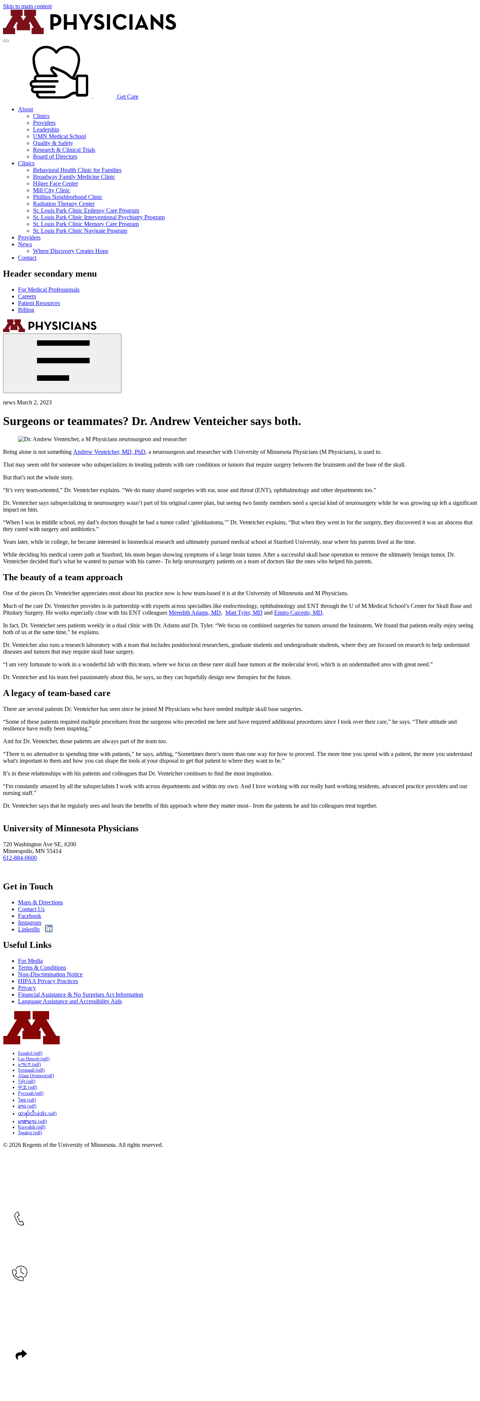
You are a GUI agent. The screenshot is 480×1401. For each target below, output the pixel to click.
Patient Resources (39, 303)
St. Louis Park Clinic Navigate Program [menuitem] (80, 231)
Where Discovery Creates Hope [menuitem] (70, 251)
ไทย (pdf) (27, 1100)
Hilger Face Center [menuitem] (55, 183)
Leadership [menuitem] (46, 129)
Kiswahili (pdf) (31, 1127)
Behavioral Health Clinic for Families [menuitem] (77, 170)
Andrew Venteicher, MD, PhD (109, 452)
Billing (26, 310)
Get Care (127, 96)
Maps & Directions (40, 902)
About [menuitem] (25, 109)
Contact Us (31, 909)
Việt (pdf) (26, 1081)
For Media (30, 961)
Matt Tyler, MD (243, 612)
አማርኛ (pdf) (29, 1064)
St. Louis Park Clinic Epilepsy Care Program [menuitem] (86, 210)
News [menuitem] (25, 244)
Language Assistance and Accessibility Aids (70, 1001)
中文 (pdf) (27, 1087)
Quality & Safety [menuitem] (53, 143)
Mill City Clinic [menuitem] (51, 190)
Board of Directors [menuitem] (55, 156)
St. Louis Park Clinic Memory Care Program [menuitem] (86, 224)
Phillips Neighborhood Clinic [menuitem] (67, 197)
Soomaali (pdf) (31, 1070)
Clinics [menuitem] (41, 116)
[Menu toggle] (6, 41)
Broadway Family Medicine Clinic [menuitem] (74, 177)
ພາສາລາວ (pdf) (32, 1121)
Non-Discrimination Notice (50, 974)
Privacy (27, 988)
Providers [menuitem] (44, 123)
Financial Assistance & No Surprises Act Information (80, 994)
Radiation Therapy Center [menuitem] (63, 204)
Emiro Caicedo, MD (298, 612)
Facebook (29, 916)
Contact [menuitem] (27, 257)
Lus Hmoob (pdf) (34, 1058)
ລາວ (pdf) (27, 1106)
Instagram (29, 922)
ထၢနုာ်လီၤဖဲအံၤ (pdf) (37, 1113)
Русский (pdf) (31, 1093)
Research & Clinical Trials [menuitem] (64, 150)
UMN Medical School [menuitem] (59, 136)
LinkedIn (29, 929)
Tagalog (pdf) (30, 1132)
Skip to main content (27, 6)
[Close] (62, 363)
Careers (27, 296)
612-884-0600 (20, 858)
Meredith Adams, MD (195, 612)
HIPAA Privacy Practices (48, 981)
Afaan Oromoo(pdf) (36, 1075)
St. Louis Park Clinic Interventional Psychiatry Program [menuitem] (99, 217)
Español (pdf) (30, 1053)
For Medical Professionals (49, 289)
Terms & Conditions (42, 967)
